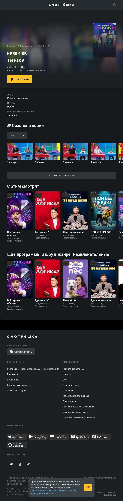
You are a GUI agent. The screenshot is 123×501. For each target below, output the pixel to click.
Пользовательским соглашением (48, 490)
